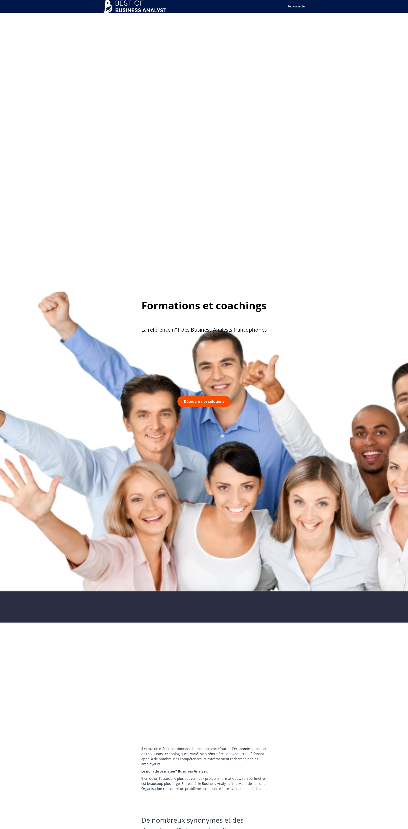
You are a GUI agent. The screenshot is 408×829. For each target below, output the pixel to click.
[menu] (295, 6)
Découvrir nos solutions (204, 401)
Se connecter (297, 6)
